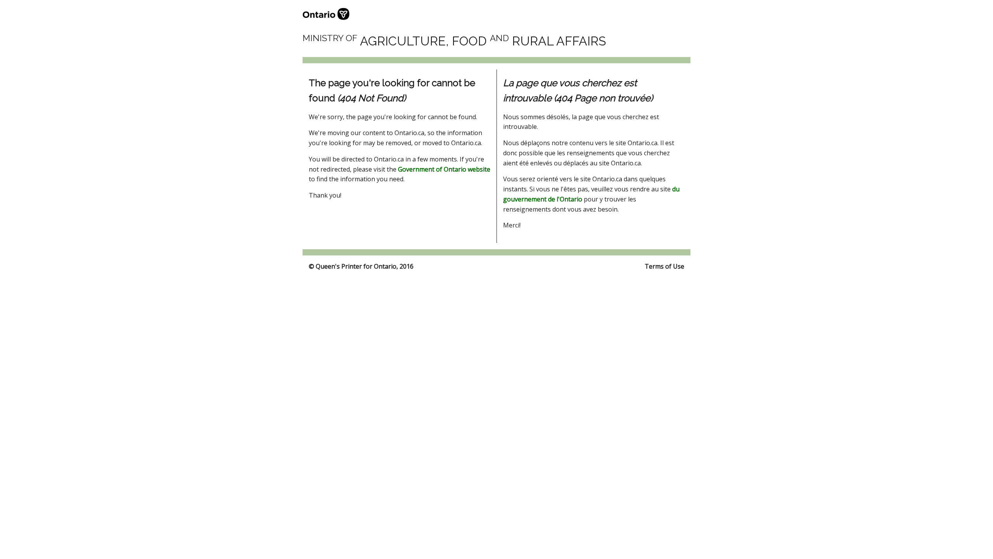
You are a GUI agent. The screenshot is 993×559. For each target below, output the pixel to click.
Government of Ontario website (444, 169)
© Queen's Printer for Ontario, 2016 (361, 266)
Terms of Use (664, 266)
